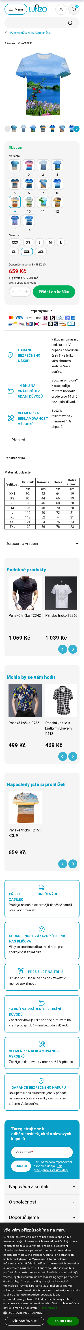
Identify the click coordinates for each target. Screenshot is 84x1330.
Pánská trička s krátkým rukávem (31, 32)
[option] (13, 128)
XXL (27, 252)
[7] (43, 183)
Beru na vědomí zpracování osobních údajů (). (53, 1166)
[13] (14, 220)
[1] (14, 165)
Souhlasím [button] (63, 1321)
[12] (57, 202)
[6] (28, 183)
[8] (57, 183)
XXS (15, 242)
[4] (57, 165)
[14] (28, 220)
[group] (25, 610)
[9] (14, 202)
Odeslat (21, 1166)
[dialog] (42, 1276)
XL (14, 252)
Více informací (48, 1308)
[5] (14, 183)
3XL (41, 252)
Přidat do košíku (54, 291)
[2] (28, 165)
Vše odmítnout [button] (25, 1321)
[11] (43, 202)
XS (28, 242)
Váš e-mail (24, 1152)
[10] (28, 202)
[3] (43, 165)
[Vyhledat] (70, 23)
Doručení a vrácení (22, 543)
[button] (7, 129)
